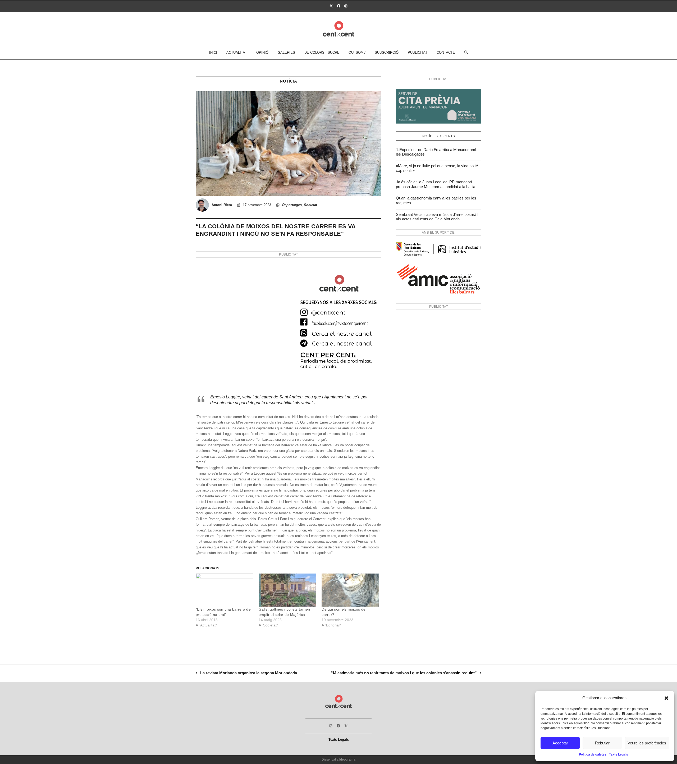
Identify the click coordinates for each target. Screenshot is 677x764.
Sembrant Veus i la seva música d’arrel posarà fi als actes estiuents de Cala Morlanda (437, 216)
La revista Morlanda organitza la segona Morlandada (246, 673)
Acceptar (560, 743)
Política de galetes (592, 754)
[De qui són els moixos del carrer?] (350, 590)
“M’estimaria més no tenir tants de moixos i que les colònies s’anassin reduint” (404, 673)
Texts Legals (618, 754)
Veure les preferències (647, 743)
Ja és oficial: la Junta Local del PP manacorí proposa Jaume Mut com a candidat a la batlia (435, 184)
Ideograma (347, 759)
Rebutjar (602, 743)
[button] (666, 698)
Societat (310, 205)
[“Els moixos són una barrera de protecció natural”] (224, 590)
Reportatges (292, 205)
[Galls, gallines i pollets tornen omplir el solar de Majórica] (287, 590)
